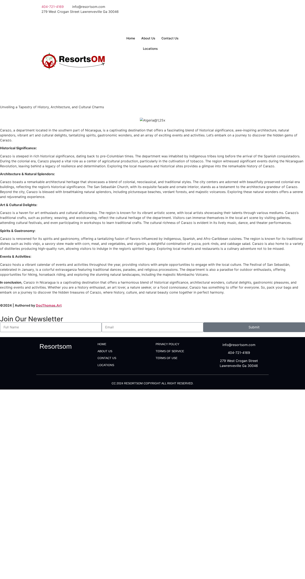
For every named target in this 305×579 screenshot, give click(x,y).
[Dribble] (212, 21)
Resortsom (55, 346)
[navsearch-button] (195, 35)
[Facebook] (212, 6)
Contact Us (169, 38)
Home (130, 38)
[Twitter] (212, 11)
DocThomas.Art (49, 305)
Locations (150, 49)
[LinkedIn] (212, 16)
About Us (148, 38)
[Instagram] (212, 26)
